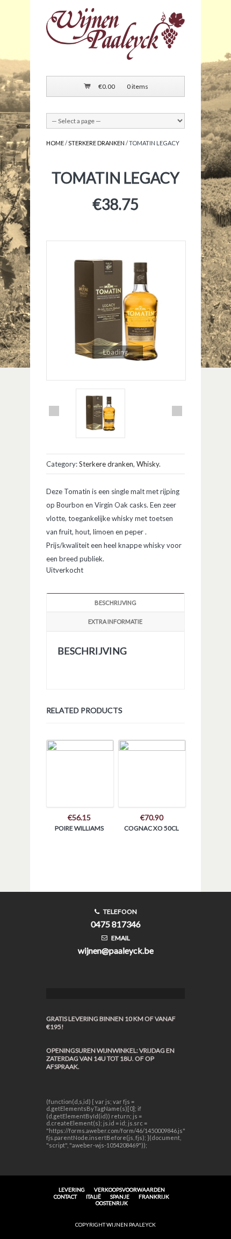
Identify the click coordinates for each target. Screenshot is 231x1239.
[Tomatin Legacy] (115, 311)
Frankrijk (154, 1196)
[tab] (115, 602)
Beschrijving (115, 602)
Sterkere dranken (96, 142)
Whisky (147, 464)
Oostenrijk (112, 1203)
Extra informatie (115, 621)
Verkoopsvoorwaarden (129, 1189)
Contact (65, 1196)
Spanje (119, 1196)
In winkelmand (79, 777)
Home (55, 142)
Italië (93, 1196)
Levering (72, 1189)
